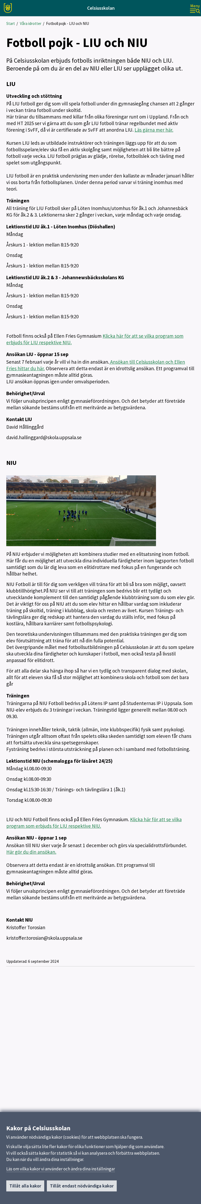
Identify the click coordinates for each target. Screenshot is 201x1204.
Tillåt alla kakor (25, 1186)
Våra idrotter (30, 23)
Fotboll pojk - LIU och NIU (67, 23)
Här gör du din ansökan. (31, 852)
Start (10, 23)
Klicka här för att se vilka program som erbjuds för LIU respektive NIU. (94, 822)
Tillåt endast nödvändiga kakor (82, 1186)
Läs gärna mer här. (154, 130)
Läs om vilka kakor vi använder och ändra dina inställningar (60, 1169)
